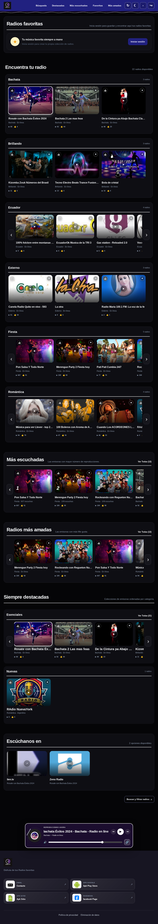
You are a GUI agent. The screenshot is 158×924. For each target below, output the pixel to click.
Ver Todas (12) (144, 461)
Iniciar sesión (138, 41)
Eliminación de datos (90, 915)
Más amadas (114, 5)
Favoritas (98, 5)
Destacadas (58, 5)
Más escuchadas (78, 5)
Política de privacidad (68, 915)
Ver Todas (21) (145, 616)
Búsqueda (41, 5)
